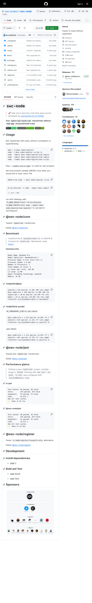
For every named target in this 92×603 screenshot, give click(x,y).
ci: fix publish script (34, 75)
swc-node (26, 11)
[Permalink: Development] (4, 451)
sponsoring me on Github (32, 116)
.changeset (11, 41)
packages (11, 60)
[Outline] (55, 97)
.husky (9, 50)
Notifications (56, 11)
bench (9, 55)
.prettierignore (12, 85)
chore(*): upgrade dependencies (39, 50)
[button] (52, 149)
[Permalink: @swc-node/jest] (4, 347)
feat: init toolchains (33, 65)
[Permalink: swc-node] (4, 106)
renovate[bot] (10, 35)
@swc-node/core (20, 228)
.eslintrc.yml (11, 70)
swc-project (11, 11)
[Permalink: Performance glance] (4, 364)
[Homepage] (46, 4)
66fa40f (40, 35)
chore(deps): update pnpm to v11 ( (40, 80)
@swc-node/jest (19, 358)
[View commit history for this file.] (55, 35)
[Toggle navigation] (4, 3)
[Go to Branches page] (19, 28)
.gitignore (10, 75)
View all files (30, 90)
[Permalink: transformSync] (4, 283)
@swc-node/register (21, 445)
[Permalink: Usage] (4, 134)
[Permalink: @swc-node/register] (4, 434)
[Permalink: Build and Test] (4, 469)
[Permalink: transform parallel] (4, 306)
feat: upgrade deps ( (34, 55)
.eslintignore (12, 65)
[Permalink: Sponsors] (4, 484)
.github (10, 46)
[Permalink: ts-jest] (4, 383)
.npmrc (10, 80)
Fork (70, 11)
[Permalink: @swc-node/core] (4, 216)
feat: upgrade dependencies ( (38, 70)
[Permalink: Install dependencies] (4, 458)
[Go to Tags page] (24, 28)
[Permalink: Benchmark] (4, 233)
